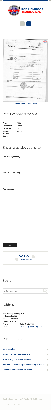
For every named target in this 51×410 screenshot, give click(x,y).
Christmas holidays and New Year (17, 370)
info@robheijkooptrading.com (30, 326)
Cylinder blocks (20, 104)
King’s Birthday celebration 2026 (17, 354)
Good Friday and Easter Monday (17, 359)
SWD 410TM (24, 256)
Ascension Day (9, 349)
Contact (7, 404)
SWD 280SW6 (27, 260)
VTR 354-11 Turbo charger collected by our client (24, 365)
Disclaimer (16, 404)
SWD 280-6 (32, 104)
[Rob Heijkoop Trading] (25, 12)
